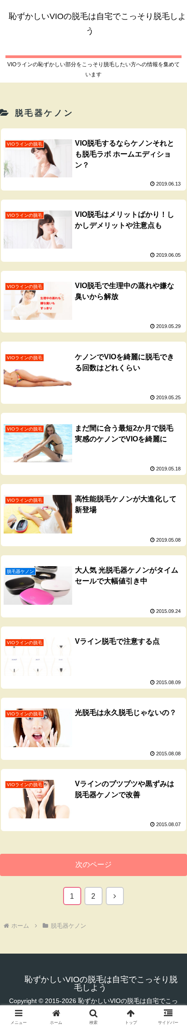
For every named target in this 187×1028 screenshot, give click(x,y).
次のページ (93, 864)
